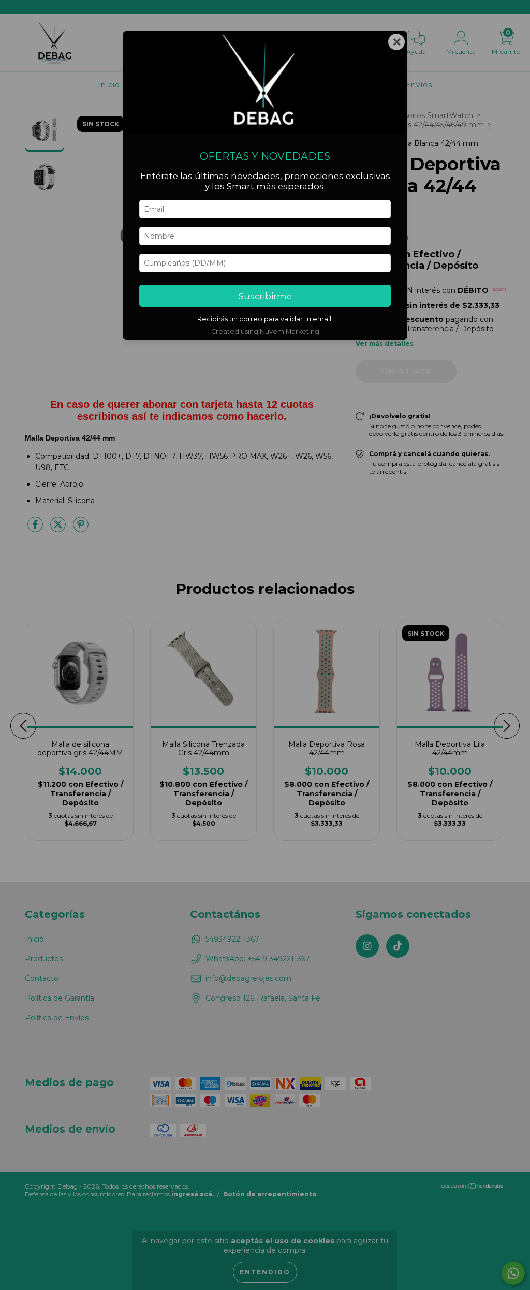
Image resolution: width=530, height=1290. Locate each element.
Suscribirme (265, 296)
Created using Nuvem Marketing (265, 331)
